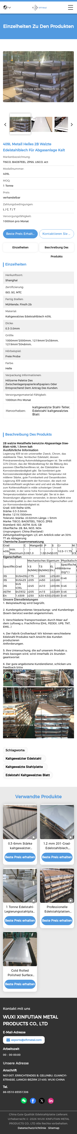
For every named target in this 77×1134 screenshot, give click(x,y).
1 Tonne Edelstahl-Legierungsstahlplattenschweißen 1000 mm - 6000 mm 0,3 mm (20, 909)
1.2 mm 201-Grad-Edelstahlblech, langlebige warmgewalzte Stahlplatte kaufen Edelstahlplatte (57, 846)
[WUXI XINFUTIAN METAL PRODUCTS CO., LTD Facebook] (33, 1101)
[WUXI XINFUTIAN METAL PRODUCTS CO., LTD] (39, 7)
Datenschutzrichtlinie (32, 1128)
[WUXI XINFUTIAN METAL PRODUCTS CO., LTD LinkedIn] (50, 1101)
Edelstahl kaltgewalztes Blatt (28, 775)
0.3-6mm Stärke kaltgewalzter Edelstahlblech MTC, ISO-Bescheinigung (20, 846)
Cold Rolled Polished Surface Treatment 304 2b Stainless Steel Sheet (20, 973)
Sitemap (53, 1128)
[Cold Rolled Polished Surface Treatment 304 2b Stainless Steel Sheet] (20, 949)
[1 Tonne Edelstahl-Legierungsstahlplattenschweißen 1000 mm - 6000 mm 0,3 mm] (20, 886)
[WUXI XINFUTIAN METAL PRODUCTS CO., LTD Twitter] (41, 1101)
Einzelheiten (20, 247)
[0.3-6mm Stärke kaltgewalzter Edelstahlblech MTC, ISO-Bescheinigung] (20, 822)
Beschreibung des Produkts (56, 249)
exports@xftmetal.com (26, 1040)
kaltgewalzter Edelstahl (23, 758)
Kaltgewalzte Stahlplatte (24, 767)
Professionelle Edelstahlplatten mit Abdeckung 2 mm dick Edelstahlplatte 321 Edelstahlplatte (57, 909)
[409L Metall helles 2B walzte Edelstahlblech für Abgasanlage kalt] (38, 77)
